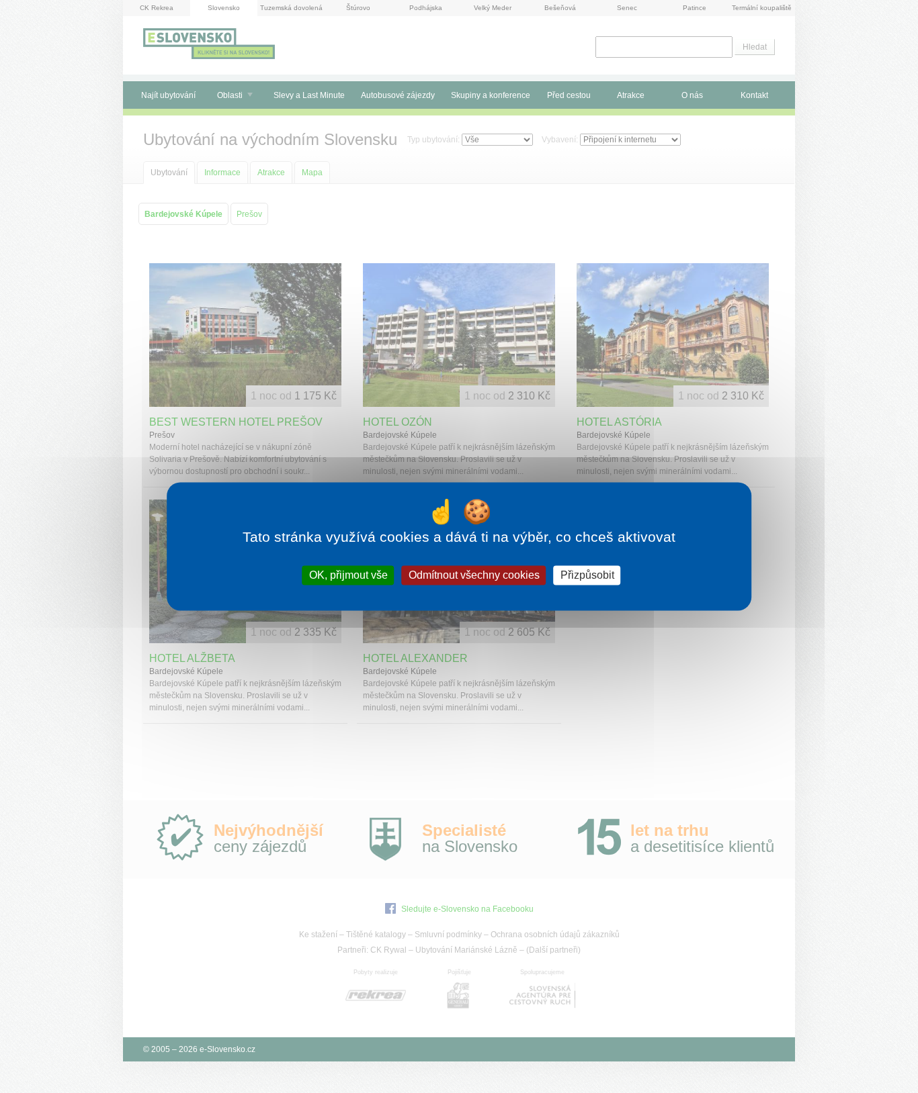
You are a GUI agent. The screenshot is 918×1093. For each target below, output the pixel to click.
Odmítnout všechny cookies (474, 575)
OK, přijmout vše (348, 575)
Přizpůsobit (587, 575)
